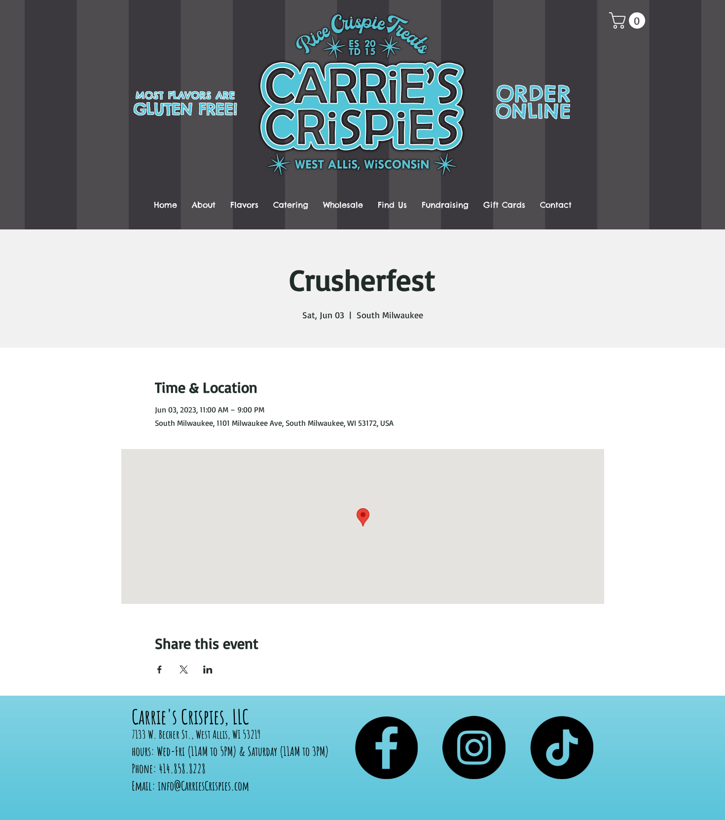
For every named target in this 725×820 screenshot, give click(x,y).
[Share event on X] (183, 669)
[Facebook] (386, 747)
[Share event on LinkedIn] (208, 669)
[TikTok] (561, 747)
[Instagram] (474, 747)
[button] (629, 20)
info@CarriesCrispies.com (203, 785)
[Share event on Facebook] (159, 669)
